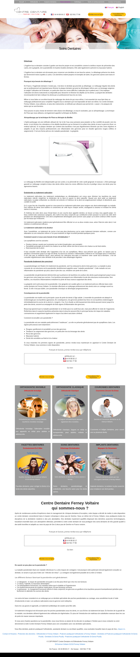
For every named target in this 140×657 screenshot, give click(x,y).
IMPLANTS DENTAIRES (107, 445)
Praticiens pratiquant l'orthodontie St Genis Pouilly (83, 637)
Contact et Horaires (10, 634)
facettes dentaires (32, 445)
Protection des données (26, 634)
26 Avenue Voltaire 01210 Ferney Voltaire (70, 644)
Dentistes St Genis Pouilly (54, 637)
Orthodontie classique (70, 387)
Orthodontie (27, 387)
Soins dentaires (70, 445)
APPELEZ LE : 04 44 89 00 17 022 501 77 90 (71, 358)
